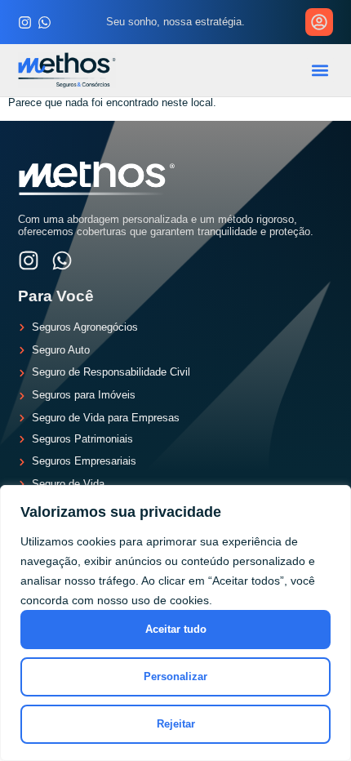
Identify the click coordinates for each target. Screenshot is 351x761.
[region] (175, 623)
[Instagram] (25, 22)
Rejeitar (176, 724)
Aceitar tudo (176, 629)
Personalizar (175, 676)
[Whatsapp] (44, 22)
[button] (320, 69)
